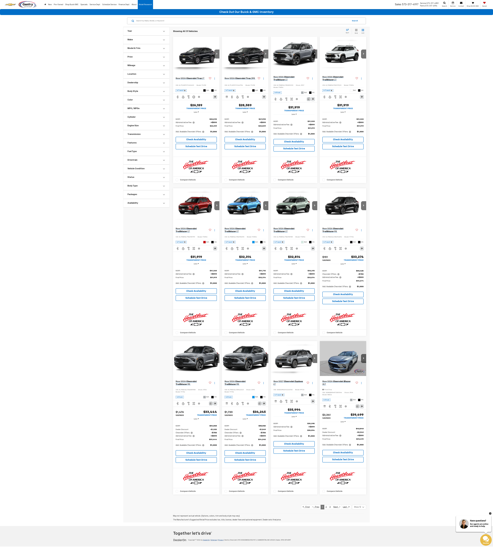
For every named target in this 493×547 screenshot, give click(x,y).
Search (355, 21)
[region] (196, 125)
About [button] (134, 5)
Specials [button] (84, 5)
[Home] (45, 4)
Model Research (145, 5)
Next (336, 507)
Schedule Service (109, 5)
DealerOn (206, 540)
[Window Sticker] (215, 97)
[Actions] (214, 78)
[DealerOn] (179, 540)
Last (345, 507)
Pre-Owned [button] (58, 5)
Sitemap (214, 540)
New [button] (50, 5)
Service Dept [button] (95, 5)
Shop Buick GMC (71, 5)
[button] (216, 54)
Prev (316, 507)
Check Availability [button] (196, 139)
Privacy (220, 540)
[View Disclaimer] (199, 97)
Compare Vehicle (188, 180)
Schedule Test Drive (196, 146)
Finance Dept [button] (124, 5)
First (307, 507)
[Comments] (308, 99)
